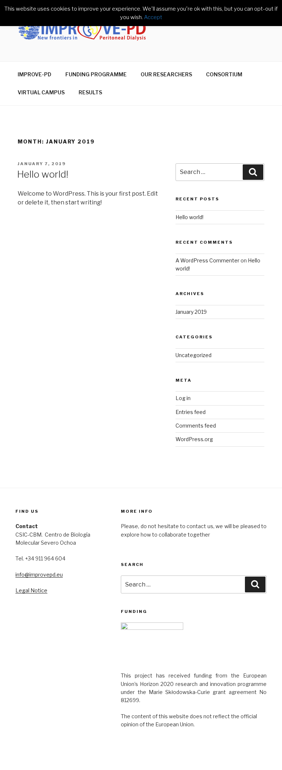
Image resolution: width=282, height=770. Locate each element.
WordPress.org (194, 439)
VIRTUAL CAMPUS (41, 92)
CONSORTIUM (224, 74)
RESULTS (90, 92)
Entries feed (191, 412)
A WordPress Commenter (207, 260)
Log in (183, 398)
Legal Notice (31, 590)
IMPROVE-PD (34, 74)
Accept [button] (153, 17)
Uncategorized (194, 355)
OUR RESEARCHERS (166, 74)
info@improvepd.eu (39, 574)
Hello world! (42, 174)
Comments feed (196, 425)
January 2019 (191, 312)
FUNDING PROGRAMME (96, 74)
